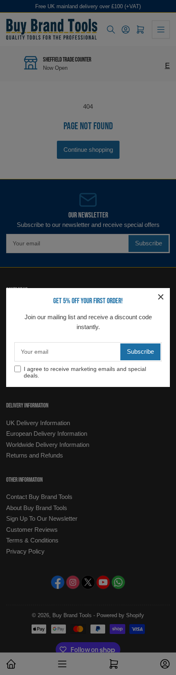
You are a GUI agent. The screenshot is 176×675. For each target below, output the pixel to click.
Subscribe (140, 351)
